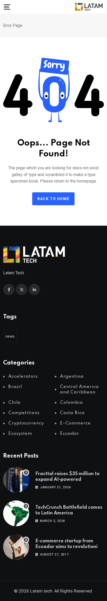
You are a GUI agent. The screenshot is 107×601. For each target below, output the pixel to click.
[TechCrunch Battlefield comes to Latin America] (16, 513)
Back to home (53, 199)
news (10, 336)
